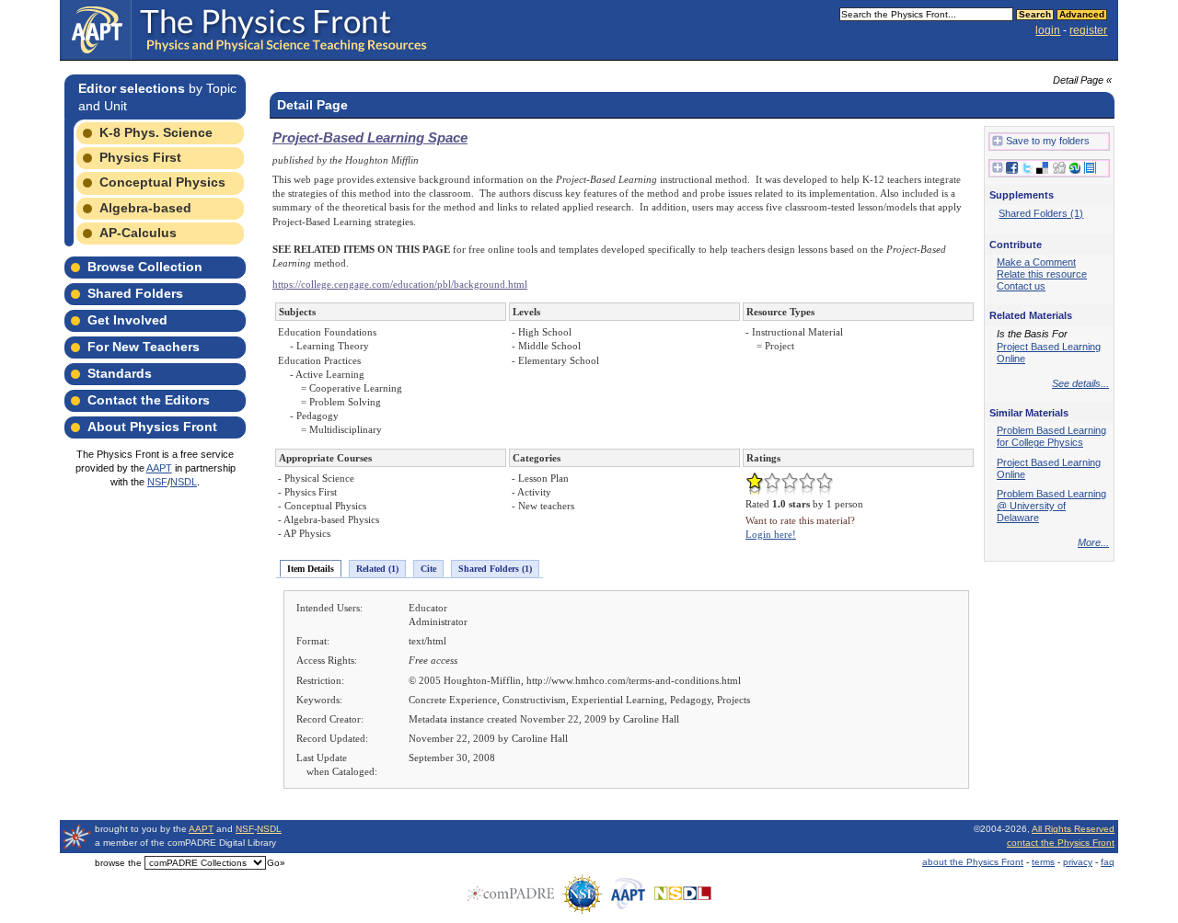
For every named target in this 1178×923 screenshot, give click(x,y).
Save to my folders (1048, 140)
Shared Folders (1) (495, 569)
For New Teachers (143, 346)
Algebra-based (145, 207)
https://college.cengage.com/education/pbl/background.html (399, 284)
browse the (118, 863)
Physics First (140, 157)
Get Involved (127, 320)
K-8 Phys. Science (156, 132)
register (1088, 30)
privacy (1077, 862)
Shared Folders (135, 293)
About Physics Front (152, 426)
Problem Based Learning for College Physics (1051, 436)
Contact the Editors (148, 400)
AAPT (159, 467)
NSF (157, 481)
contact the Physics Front (1060, 843)
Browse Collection (144, 266)
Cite (428, 569)
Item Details (310, 569)
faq (1107, 862)
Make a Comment (1036, 262)
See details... (1080, 383)
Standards (119, 373)
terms (1043, 862)
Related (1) (377, 569)
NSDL (183, 481)
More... (1093, 542)
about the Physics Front (972, 862)
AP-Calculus (138, 232)
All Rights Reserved (1073, 829)
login (1047, 30)
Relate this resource (1042, 273)
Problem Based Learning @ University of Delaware (1051, 505)
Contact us (1021, 285)
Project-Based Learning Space (370, 137)
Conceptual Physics (162, 182)
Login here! (770, 534)
